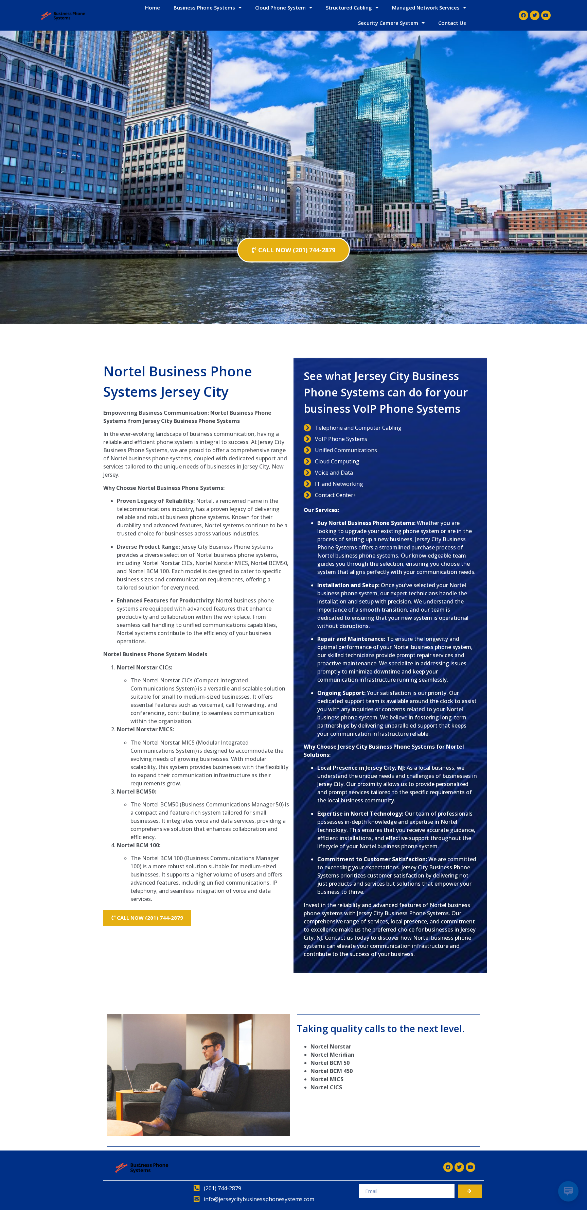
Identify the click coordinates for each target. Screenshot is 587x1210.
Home (152, 7)
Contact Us (452, 22)
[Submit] (470, 1191)
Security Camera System (388, 22)
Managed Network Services (426, 7)
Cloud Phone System (280, 7)
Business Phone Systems (204, 7)
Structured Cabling (349, 7)
